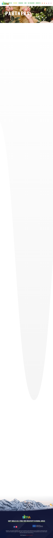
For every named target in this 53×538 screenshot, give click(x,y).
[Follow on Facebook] (14, 527)
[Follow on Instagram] (16, 527)
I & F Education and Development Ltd (32, 74)
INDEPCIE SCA (25, 372)
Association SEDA (26, 173)
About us (10, 3)
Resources (21, 3)
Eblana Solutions (29, 535)
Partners (15, 3)
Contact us (38, 3)
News (25, 3)
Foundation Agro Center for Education (32, 233)
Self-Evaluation (31, 3)
